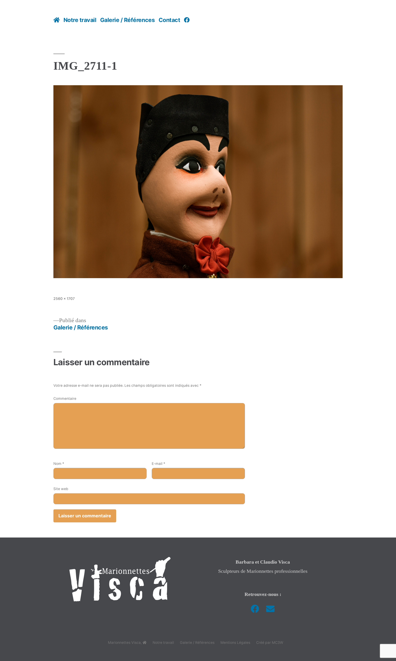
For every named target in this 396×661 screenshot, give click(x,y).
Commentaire (64, 398)
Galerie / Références (127, 19)
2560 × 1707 (64, 298)
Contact (169, 19)
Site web (60, 489)
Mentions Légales (235, 642)
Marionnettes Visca (124, 642)
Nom (58, 463)
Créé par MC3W (269, 642)
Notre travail (79, 19)
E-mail (158, 463)
